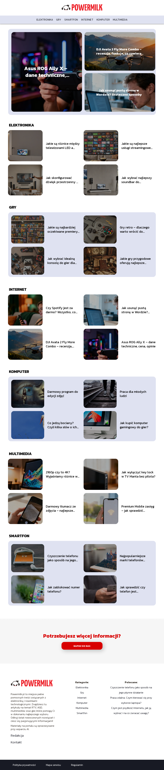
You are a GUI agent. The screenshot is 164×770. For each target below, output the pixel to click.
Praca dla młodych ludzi (133, 394)
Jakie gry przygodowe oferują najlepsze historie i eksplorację (135, 261)
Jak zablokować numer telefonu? (63, 589)
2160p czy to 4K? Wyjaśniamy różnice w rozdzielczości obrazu (62, 474)
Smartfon (71, 20)
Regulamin (77, 765)
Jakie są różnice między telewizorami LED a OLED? (63, 146)
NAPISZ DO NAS (82, 646)
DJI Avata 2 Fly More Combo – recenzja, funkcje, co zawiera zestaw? (119, 51)
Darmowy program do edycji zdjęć (62, 394)
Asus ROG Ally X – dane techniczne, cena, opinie (45, 71)
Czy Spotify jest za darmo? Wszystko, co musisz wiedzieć (61, 310)
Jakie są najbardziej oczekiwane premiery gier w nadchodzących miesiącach (63, 229)
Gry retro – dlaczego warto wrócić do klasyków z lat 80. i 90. (136, 229)
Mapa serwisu (53, 765)
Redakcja (17, 735)
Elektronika (45, 20)
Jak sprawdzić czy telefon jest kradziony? (132, 589)
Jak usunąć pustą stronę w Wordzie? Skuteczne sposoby (119, 92)
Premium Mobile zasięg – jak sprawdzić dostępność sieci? (137, 508)
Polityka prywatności (24, 765)
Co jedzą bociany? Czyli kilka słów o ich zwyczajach (62, 425)
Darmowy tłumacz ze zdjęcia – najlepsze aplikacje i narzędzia (61, 508)
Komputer (103, 20)
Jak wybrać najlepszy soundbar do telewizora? (136, 180)
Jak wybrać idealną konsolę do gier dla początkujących (61, 261)
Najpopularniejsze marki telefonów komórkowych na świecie (132, 558)
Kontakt (16, 742)
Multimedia (120, 20)
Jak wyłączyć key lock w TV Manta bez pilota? (138, 474)
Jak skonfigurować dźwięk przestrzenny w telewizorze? (62, 180)
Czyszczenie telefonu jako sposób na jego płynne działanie (62, 558)
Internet (87, 20)
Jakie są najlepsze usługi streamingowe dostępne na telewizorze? (136, 146)
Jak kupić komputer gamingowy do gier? (134, 425)
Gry (58, 20)
